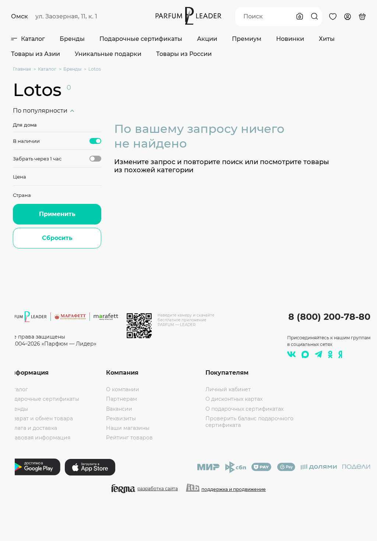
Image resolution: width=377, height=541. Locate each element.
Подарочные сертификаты (140, 38)
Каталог (33, 38)
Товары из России (184, 53)
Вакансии (119, 409)
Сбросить (57, 237)
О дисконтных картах (234, 399)
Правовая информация (38, 437)
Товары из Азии (35, 53)
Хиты (327, 38)
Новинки (290, 38)
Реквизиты (121, 418)
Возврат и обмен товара (40, 418)
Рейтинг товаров (129, 437)
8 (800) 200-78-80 (329, 316)
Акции (207, 38)
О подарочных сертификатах (244, 409)
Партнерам (121, 399)
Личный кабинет (228, 389)
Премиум (246, 38)
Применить (57, 214)
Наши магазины (127, 428)
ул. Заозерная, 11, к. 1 (66, 16)
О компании (122, 389)
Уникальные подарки (108, 53)
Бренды (72, 38)
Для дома (25, 125)
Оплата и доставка (32, 428)
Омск (19, 16)
